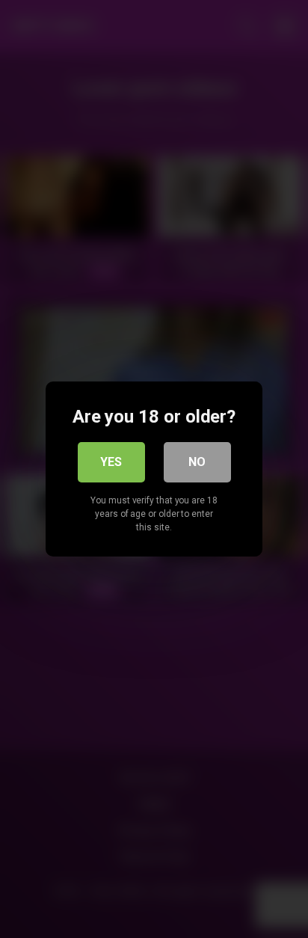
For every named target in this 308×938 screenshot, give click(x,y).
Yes (111, 462)
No (197, 462)
